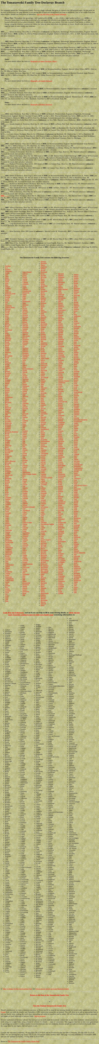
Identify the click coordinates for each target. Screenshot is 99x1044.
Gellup (24, 512)
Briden (7, 454)
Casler (7, 520)
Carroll (7, 514)
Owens (60, 386)
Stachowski (77, 338)
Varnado (76, 471)
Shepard (76, 290)
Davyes (24, 308)
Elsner (24, 415)
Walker (76, 490)
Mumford (61, 339)
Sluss (75, 314)
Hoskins (43, 334)
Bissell (7, 400)
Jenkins (43, 374)
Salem (60, 565)
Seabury (76, 274)
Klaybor (43, 419)
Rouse (60, 545)
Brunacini (8, 468)
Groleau (24, 562)
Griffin (24, 557)
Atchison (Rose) (10, 307)
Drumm (24, 375)
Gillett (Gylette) (27, 522)
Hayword (43, 277)
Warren (76, 502)
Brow (6, 459)
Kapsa (42, 394)
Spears (76, 330)
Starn (75, 343)
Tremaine (76, 437)
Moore (60, 313)
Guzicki (24, 571)
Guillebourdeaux (27, 564)
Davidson (25, 305)
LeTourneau (44, 507)
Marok (43, 584)
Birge (6, 394)
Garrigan (25, 498)
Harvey (43, 265)
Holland (43, 318)
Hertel (42, 296)
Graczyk (25, 546)
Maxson (43, 602)
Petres (60, 432)
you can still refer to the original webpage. (52, 14)
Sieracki (76, 304)
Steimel (76, 354)
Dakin (24, 296)
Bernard (7, 381)
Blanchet (7, 409)
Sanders (60, 567)
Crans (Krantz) (27, 272)
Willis (75, 547)
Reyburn (61, 508)
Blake (7, 406)
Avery (7, 316)
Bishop (7, 399)
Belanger (7, 368)
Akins (7, 276)
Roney (60, 536)
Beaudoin (8, 362)
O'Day (60, 367)
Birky (6, 395)
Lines (42, 515)
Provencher (61, 474)
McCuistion (44, 550)
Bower (7, 435)
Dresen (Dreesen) (27, 369)
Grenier (24, 555)
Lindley (43, 514)
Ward (75, 499)
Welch (75, 514)
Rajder (60, 483)
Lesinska (43, 503)
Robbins (60, 524)
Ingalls (43, 351)
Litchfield (44, 522)
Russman (61, 553)
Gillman (24, 524)
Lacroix (43, 457)
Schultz (60, 588)
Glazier (24, 529)
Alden (7, 278)
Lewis (42, 510)
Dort (23, 362)
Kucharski (44, 439)
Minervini (61, 294)
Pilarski (60, 443)
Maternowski (45, 593)
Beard (7, 361)
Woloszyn (77, 570)
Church (7, 556)
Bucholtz (7, 473)
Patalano (60, 408)
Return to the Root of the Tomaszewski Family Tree (49, 995)
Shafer (76, 281)
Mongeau (61, 306)
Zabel (75, 589)
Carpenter (8, 513)
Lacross (43, 458)
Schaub (60, 574)
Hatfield (43, 268)
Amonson (8, 288)
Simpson (76, 309)
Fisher (24, 448)
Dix (23, 346)
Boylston (7, 440)
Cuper (24, 286)
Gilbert (24, 519)
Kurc (42, 448)
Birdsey (7, 392)
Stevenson (77, 359)
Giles (24, 521)
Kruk (42, 438)
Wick (75, 533)
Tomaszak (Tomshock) (80, 419)
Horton (43, 332)
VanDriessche (78, 470)
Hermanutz (44, 291)
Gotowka (25, 540)
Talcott (76, 394)
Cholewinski (9, 547)
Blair (6, 404)
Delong (24, 322)
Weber (76, 513)
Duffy (24, 382)
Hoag (42, 313)
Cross (6, 597)
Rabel (60, 481)
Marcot (43, 581)
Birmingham (9, 397)
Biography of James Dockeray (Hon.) (44, 61)
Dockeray (25, 348)
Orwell (60, 379)
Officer (60, 370)
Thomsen (76, 411)
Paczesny (61, 391)
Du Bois (25, 377)
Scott (59, 590)
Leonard (43, 500)
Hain (23, 576)
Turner (76, 447)
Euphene (25, 420)
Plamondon (61, 448)
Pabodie (60, 389)
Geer (23, 508)
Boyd (6, 438)
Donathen (25, 356)
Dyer (24, 398)
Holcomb (43, 317)
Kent (42, 407)
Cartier (7, 516)
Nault (60, 348)
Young (76, 587)
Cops (6, 584)
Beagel (7, 357)
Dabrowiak (25, 293)
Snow (75, 319)
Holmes (43, 322)
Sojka (75, 324)
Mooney (60, 312)
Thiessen (76, 406)
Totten (75, 426)
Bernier (7, 383)
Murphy (60, 343)
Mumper (60, 341)
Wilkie (76, 542)
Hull (42, 341)
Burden (7, 480)
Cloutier (7, 568)
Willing (76, 546)
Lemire (43, 496)
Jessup (43, 379)
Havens (43, 270)
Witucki (76, 559)
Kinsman (43, 412)
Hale (23, 578)
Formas (24, 453)
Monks (60, 308)
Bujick (7, 476)
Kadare (43, 389)
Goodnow (25, 534)
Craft (6, 599)
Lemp (42, 498)
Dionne (24, 344)
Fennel (24, 434)
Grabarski (25, 545)
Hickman (43, 303)
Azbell (7, 321)
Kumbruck (44, 446)
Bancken (7, 337)
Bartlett (7, 349)
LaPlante (43, 476)
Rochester (61, 533)
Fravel (24, 469)
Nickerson (61, 351)
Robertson (61, 527)
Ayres (7, 319)
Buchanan (8, 471)
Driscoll (24, 372)
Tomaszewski (78, 421)
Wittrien (76, 558)
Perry (59, 429)
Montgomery (62, 310)
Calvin (7, 501)
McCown (43, 546)
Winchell (76, 551)
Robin (60, 529)
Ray (59, 495)
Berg (6, 378)
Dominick (25, 353)
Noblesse (61, 360)
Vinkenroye (77, 478)
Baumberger (8, 356)
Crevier (24, 277)
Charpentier (8, 540)
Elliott (24, 410)
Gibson (24, 514)
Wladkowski (77, 561)
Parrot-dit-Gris (62, 401)
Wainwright (77, 489)
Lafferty (43, 460)
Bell (6, 369)
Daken (24, 294)
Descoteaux (26, 336)
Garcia (24, 489)
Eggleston (25, 403)
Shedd (75, 286)
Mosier (60, 329)
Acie (6, 267)
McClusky (44, 543)
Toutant (76, 428)
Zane (75, 590)
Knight (43, 420)
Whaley (76, 528)
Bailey (7, 328)
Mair (42, 576)
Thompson (77, 409)
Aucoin (7, 312)
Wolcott (76, 565)
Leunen (43, 508)
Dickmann (25, 339)
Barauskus (8, 338)
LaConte (43, 455)
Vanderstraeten (78, 468)
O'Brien (60, 363)
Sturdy (76, 381)
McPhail (43, 562)
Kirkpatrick (44, 413)
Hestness (43, 298)
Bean (6, 359)
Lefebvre (43, 491)
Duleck (24, 388)
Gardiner (25, 491)
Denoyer (25, 334)
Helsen (43, 284)
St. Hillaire (61, 562)
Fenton (24, 438)
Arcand (7, 300)
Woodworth (77, 577)
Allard (7, 281)
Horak (42, 329)
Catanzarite (8, 530)
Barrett (7, 345)
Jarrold (43, 369)
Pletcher (60, 450)
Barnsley (7, 343)
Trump (76, 444)
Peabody (61, 419)
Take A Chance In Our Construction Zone (17, 989)
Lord (42, 529)
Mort (59, 322)
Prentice (60, 467)
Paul (59, 413)
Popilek (60, 455)
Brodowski (8, 456)
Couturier (8, 590)
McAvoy (43, 541)
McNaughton (45, 560)
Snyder (76, 321)
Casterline (8, 525)
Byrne (7, 492)
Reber (60, 498)
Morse (60, 320)
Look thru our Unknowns (13, 613)
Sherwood (77, 295)
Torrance (76, 425)
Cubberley (25, 284)
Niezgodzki (61, 356)
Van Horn (77, 463)
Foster (24, 458)
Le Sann (43, 502)
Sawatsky (61, 571)
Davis (24, 306)
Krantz (43, 436)
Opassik (60, 377)
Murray (60, 344)
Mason (43, 591)
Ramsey (60, 486)
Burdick (7, 482)
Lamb (42, 465)
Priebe (60, 469)
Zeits (75, 592)
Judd (42, 386)
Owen (60, 384)
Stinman (76, 362)
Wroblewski (77, 580)
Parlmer (60, 400)
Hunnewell (44, 344)
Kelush (43, 403)
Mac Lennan (44, 571)
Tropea (76, 440)
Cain (6, 495)
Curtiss (24, 287)
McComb (43, 545)
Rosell (60, 540)
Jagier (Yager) (45, 358)
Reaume (60, 496)
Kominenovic (45, 429)
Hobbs (43, 315)
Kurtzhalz (44, 450)
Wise (75, 554)
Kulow (43, 445)
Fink (23, 441)
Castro (7, 528)
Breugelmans (9, 451)
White (75, 532)
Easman (24, 400)
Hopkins (43, 327)
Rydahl (60, 555)
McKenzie (44, 555)
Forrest (24, 455)
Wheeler (76, 530)
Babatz (7, 323)
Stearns (76, 347)
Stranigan (76, 371)
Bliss (6, 414)
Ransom (60, 491)
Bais (6, 331)
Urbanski (76, 454)
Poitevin (60, 453)
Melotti (60, 280)
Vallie (75, 457)
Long (42, 526)
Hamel (24, 581)
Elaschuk (25, 408)
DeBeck (24, 310)
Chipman (8, 546)
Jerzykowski (44, 377)
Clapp (7, 563)
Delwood (25, 325)
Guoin (24, 565)
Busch (7, 485)
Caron (7, 511)
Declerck (25, 315)
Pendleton (61, 424)
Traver (76, 433)
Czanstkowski (26, 291)
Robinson (61, 531)
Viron (75, 480)
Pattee (60, 410)
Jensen (43, 375)
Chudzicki (8, 554)
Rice (59, 512)
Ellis (23, 412)
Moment (60, 305)
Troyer (76, 442)
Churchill (8, 558)
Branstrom (8, 445)
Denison (25, 329)
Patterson (61, 412)
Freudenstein (26, 472)
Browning (8, 463)
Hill (42, 308)
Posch (60, 460)
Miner (60, 293)
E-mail (3, 1012)
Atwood (7, 311)
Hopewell (44, 325)
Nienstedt (61, 355)
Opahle (60, 375)
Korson (43, 432)
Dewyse (24, 337)
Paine (60, 393)
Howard (43, 336)
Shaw (75, 285)
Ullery (75, 452)
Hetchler (43, 299)
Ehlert (24, 405)
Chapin (7, 539)
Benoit (7, 376)
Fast (23, 429)
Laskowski (44, 483)
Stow (75, 368)
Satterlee (60, 569)
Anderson (8, 292)
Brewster (7, 452)
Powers (60, 462)
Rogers (60, 534)
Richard (60, 514)
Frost (24, 476)
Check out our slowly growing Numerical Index (52, 989)
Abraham (8, 266)
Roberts (60, 526)
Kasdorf (43, 396)
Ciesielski (8, 559)
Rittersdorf (61, 519)
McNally (43, 559)
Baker (7, 333)
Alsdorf (7, 286)
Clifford (7, 566)
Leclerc (43, 489)
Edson (24, 401)
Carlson (7, 509)
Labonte (43, 451)
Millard (60, 287)
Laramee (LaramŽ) (46, 477)
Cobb (6, 570)
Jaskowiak (44, 370)
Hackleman (25, 574)
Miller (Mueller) (63, 289)
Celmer (7, 533)
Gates (24, 500)
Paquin (60, 398)
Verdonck (76, 475)
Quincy (60, 479)
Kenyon (43, 408)
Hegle (42, 282)
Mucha (60, 336)
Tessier (76, 400)
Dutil (24, 394)
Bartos (7, 350)
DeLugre (25, 324)
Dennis (24, 331)
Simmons (76, 305)
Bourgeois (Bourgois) (11, 432)
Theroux (76, 404)
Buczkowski (9, 475)
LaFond (43, 462)
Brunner (7, 470)
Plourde (60, 451)
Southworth (77, 326)
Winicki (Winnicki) (79, 552)
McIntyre (43, 553)
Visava (76, 482)
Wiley (75, 540)
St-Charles (61, 559)
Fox (23, 464)
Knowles (43, 422)
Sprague (76, 333)
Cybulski (25, 289)
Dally (24, 299)
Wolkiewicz (77, 568)
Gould (24, 541)
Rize (59, 521)
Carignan (8, 508)
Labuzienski (44, 453)
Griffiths (25, 559)
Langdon (43, 474)
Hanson (24, 588)
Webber (76, 511)
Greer (24, 553)
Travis (75, 435)
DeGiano (25, 317)
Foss (23, 457)
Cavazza (7, 532)
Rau (59, 493)
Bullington (8, 478)
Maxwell (43, 603)
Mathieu (43, 595)
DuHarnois (25, 386)
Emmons (25, 417)
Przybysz (61, 477)
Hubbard (43, 337)
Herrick (43, 294)
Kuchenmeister (45, 441)
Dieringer (25, 343)
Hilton (42, 310)
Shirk (75, 299)
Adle (6, 274)
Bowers (7, 437)
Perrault (60, 426)
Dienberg (25, 341)
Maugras (43, 597)
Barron (7, 347)
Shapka (76, 283)
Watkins (76, 506)
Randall (60, 488)
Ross (59, 543)
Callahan (7, 499)
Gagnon (24, 484)
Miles (60, 286)
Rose (59, 538)
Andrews (8, 295)
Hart (23, 595)
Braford (7, 444)
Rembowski (62, 502)
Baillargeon (8, 330)
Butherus (7, 487)
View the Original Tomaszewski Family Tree (49, 1006)
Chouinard (8, 549)
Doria (24, 360)
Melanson (61, 277)
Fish (23, 446)
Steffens (76, 352)
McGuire (43, 552)
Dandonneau (26, 301)
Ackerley (8, 269)
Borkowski (8, 423)
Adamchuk (8, 271)
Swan (75, 383)
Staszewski (77, 345)
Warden (76, 501)
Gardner (24, 493)
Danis (24, 303)
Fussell (24, 481)
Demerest (25, 327)
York (75, 585)
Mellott (60, 279)
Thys (75, 416)
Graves (24, 550)
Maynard (61, 274)
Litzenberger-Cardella (47, 524)
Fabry (24, 424)
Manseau (43, 578)
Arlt (6, 304)
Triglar (76, 438)
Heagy (43, 279)
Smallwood (77, 316)
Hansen (24, 586)
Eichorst (24, 407)
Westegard (77, 525)
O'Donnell (61, 369)
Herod (42, 293)
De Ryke (25, 312)
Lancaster (44, 469)
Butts (6, 489)
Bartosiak (8, 352)
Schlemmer (61, 576)
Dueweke (25, 381)
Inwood (43, 355)
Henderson (44, 286)
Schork (60, 583)
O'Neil (60, 374)
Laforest (43, 464)
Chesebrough (9, 542)
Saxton (60, 572)
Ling (42, 517)
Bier (6, 387)
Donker (24, 358)
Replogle (61, 507)
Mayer (43, 605)
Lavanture (44, 484)
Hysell (43, 350)
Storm (75, 366)
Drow (24, 374)
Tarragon (76, 395)
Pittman (60, 446)
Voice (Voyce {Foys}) (80, 485)
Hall (23, 579)
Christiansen (8, 552)
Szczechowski (78, 392)
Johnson (43, 381)
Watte (75, 508)
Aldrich (7, 280)
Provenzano (61, 476)
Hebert (43, 280)
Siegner (76, 302)
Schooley (61, 579)
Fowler (24, 462)
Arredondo (8, 305)
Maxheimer (44, 600)
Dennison (25, 332)
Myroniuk (61, 346)
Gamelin (25, 488)
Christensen (8, 551)
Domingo (25, 351)
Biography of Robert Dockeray (41, 104)
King (42, 410)
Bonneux (8, 419)
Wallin (76, 492)
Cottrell (7, 589)
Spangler (76, 328)
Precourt (60, 464)
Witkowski (77, 556)
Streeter (76, 375)
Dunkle (24, 391)
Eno (23, 419)
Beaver (7, 364)
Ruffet (60, 550)
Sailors (60, 557)
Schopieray (61, 581)
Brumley (7, 466)
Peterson (60, 431)
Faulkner (25, 431)
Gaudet (24, 502)
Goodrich (25, 536)
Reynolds (61, 510)
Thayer (76, 402)
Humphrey (44, 343)
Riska (60, 517)
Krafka (43, 434)
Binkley (7, 390)
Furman (24, 479)
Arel (6, 302)
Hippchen (44, 312)
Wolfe (75, 563)
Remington (61, 503)
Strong (76, 378)
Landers (43, 470)
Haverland (44, 272)
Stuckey (76, 380)
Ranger (60, 489)
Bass (6, 354)
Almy (6, 285)
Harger (24, 590)
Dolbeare (25, 350)
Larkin (43, 479)
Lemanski (44, 493)
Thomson (76, 413)
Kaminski (44, 393)
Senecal (76, 276)
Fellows (24, 432)
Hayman (43, 275)
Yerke (75, 584)
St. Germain (62, 560)
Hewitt (43, 301)
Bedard (7, 366)
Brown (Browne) (10, 461)
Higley (43, 306)
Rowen (60, 546)
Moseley (60, 327)
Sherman (76, 292)
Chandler (8, 537)
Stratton (76, 373)
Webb (75, 509)
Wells (75, 516)
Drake (24, 367)
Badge (7, 326)
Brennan (7, 449)
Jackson (43, 356)
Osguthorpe (61, 382)
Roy (59, 548)
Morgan (60, 315)
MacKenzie (44, 569)
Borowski (8, 426)
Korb (42, 431)
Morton (60, 325)
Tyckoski (76, 449)
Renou (60, 505)
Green (24, 552)
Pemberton (61, 422)
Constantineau (9, 578)
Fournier (25, 460)
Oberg (60, 365)
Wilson (76, 549)
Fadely (24, 426)
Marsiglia (43, 588)
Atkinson (8, 309)
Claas (6, 561)
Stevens (76, 357)
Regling (60, 500)
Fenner (24, 436)
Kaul (42, 398)
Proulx (60, 472)
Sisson (76, 311)
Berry (6, 385)
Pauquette (61, 415)
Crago (7, 596)
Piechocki (61, 441)
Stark (75, 342)
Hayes (42, 274)
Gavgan (24, 505)
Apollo (7, 299)
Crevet (24, 275)
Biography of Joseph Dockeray (41, 81)
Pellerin (60, 420)
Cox (6, 594)
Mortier (60, 324)
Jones (42, 384)
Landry (43, 472)
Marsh (42, 586)
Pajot (59, 394)
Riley (59, 515)
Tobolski (76, 418)
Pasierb (60, 405)
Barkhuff (7, 340)
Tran (75, 432)
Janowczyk (44, 365)
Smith (75, 318)
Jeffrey (43, 372)
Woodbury (77, 573)
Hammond (25, 584)
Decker (24, 313)
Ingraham (43, 353)
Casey (7, 518)
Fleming (24, 450)
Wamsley (76, 497)
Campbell (8, 504)
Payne (60, 417)
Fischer (24, 445)
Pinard (60, 445)
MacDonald (44, 567)
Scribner (60, 593)
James (42, 362)
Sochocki (76, 323)
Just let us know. (40, 1016)
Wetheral (76, 527)
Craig (6, 601)
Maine (42, 574)
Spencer (76, 331)
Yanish (76, 582)
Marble (43, 579)
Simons (76, 307)
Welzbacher (77, 518)
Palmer (60, 396)
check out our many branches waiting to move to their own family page (44, 614)
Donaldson (25, 355)
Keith (42, 400)
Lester (42, 505)
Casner (7, 521)
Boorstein (8, 421)
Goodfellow (26, 533)
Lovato (43, 533)
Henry (42, 287)
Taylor (76, 397)
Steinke (76, 356)
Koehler (43, 424)
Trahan (76, 430)
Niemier (60, 353)
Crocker (24, 279)
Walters (76, 495)
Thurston (76, 414)
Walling (76, 494)
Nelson (60, 350)
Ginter (24, 526)
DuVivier (25, 396)
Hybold (43, 346)
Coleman (7, 573)
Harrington (25, 591)
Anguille (7, 297)
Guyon (24, 569)
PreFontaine (62, 465)
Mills (59, 291)
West (75, 523)
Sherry (76, 293)
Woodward (77, 575)
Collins (7, 575)
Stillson (76, 361)
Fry (23, 477)
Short (75, 300)
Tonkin (76, 423)
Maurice (43, 598)
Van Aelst (76, 461)
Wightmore (77, 537)
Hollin (42, 320)
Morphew (61, 318)
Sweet (75, 387)
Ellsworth (25, 413)
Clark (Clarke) (9, 565)
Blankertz (8, 413)
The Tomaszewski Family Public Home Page (23, 1041)
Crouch (24, 280)
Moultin (60, 332)
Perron (60, 427)
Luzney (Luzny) (46, 540)
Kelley (43, 401)
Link (42, 519)
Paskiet (60, 407)
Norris (60, 362)
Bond (6, 418)
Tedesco (76, 399)
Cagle (7, 494)
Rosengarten (62, 541)
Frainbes (25, 465)
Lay (42, 486)
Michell (60, 284)
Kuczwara (44, 443)
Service (76, 280)
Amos (7, 290)
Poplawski (61, 457)
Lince (42, 512)
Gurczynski (25, 567)
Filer (23, 439)
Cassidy (7, 523)
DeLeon (24, 320)
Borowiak (8, 425)
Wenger (76, 520)
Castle (7, 527)
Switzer (76, 390)
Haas (24, 572)
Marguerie (44, 583)
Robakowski (62, 522)
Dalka (24, 298)
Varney (76, 473)
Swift (75, 388)
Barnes (7, 342)
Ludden (43, 534)
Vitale (75, 483)
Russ (59, 552)
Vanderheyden (78, 464)
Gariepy (24, 495)
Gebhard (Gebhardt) (28, 507)
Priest (60, 470)
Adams (7, 273)
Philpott (60, 439)
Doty (24, 363)
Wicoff (76, 535)
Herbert (43, 289)
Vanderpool (77, 466)
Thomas (76, 407)
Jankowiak (44, 363)
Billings (7, 388)
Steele (75, 350)
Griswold (25, 560)
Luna (42, 536)
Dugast (24, 384)
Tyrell (75, 451)
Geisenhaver (26, 510)
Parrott (60, 403)
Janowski (43, 367)
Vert (75, 476)
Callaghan (8, 497)
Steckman (77, 349)
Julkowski (44, 388)
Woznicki (76, 578)
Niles (59, 358)
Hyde (42, 348)
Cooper (7, 582)
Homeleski (44, 324)
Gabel (24, 483)
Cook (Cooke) (9, 580)
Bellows (7, 371)
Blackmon (8, 402)
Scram (60, 591)
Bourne (7, 433)
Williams (76, 544)
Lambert (43, 467)
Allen (6, 283)
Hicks (42, 305)
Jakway (43, 360)
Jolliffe (43, 382)
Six (75, 312)
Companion (8, 577)
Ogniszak (61, 372)
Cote (6, 587)
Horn (42, 331)
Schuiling (61, 586)
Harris (24, 593)
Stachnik (76, 337)
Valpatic (76, 459)
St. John (60, 564)
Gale (23, 486)
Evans (24, 422)
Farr (23, 427)
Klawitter (43, 417)
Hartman (43, 261)
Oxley (60, 388)
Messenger (61, 282)
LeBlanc (43, 488)
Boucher (7, 430)
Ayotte (7, 318)
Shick (75, 297)
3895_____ (5, 196)
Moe (59, 301)
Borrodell (8, 428)
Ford (23, 451)
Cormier (7, 585)
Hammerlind (26, 583)
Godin (24, 531)
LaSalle (43, 481)
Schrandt (61, 584)
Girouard (25, 527)
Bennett (7, 375)
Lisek (42, 521)
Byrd (6, 490)
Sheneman (77, 288)
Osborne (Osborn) (63, 381)
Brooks (7, 457)
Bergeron (8, 380)
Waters (76, 504)
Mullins (60, 337)
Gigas (24, 515)
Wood (75, 571)
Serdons (76, 278)
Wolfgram (77, 566)
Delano (24, 318)
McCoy (43, 548)
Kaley (42, 391)
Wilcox (76, 539)
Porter (60, 458)
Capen (7, 506)
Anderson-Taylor (10, 293)
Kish (42, 415)
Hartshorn (44, 263)
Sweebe (76, 385)
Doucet (24, 365)
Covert (7, 592)
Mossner (60, 331)
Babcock (7, 324)
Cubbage (25, 282)
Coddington (8, 571)
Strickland (77, 376)
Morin (60, 317)
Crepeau (25, 274)
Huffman (43, 339)
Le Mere (43, 495)
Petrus (60, 434)
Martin (43, 590)
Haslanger (44, 267)
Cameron (8, 502)
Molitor (60, 303)
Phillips (60, 438)
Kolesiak (43, 427)
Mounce (60, 334)
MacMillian (44, 572)
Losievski (44, 531)
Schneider (61, 578)
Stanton (76, 340)
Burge (7, 483)
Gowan (24, 543)
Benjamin (8, 373)
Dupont (24, 393)
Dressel (24, 370)
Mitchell (60, 296)
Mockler (60, 299)
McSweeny (44, 564)
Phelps (60, 436)
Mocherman (62, 298)
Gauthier (25, 503)
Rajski (60, 484)
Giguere (24, 517)
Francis (24, 467)
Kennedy (43, 405)
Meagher (61, 275)
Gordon (24, 538)
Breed (7, 447)
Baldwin (7, 335)
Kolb (42, 426)
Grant (24, 548)
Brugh (7, 464)
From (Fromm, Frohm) (29, 474)
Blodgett (7, 416)
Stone (75, 364)
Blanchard (8, 407)
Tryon (75, 445)
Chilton (7, 544)
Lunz (42, 538)
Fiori (23, 443)
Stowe (75, 369)
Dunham (25, 389)
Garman (24, 496)
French (24, 470)
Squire (76, 335)
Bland (7, 411)
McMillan (44, 557)
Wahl (75, 487)
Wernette (76, 521)
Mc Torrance (44, 565)
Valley (75, 456)
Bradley (7, 442)
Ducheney (25, 379)
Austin (7, 314)
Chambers (8, 535)
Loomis (43, 527)
